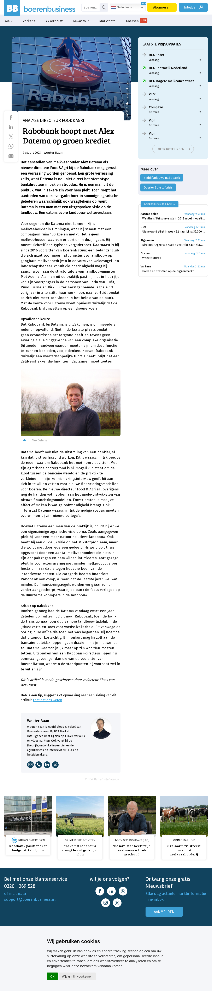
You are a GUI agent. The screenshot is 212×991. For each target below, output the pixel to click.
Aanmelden (164, 912)
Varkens (29, 21)
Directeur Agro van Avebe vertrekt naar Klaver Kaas (173, 245)
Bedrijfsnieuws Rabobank (162, 178)
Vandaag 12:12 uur (195, 253)
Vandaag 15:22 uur (194, 214)
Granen (146, 253)
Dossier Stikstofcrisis (158, 187)
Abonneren (161, 7)
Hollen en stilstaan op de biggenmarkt (168, 271)
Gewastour (81, 21)
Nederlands (124, 7)
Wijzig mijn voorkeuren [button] (77, 976)
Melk (8, 21)
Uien (144, 227)
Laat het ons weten (47, 700)
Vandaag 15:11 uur (195, 227)
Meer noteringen (171, 149)
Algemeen (147, 240)
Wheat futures (151, 258)
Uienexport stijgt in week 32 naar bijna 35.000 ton (173, 231)
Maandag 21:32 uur (194, 266)
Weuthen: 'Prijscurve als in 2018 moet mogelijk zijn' (173, 218)
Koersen (136, 21)
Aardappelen (149, 214)
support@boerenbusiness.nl (29, 899)
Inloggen (191, 7)
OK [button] (52, 976)
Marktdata (107, 21)
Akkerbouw (54, 21)
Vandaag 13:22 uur (194, 240)
